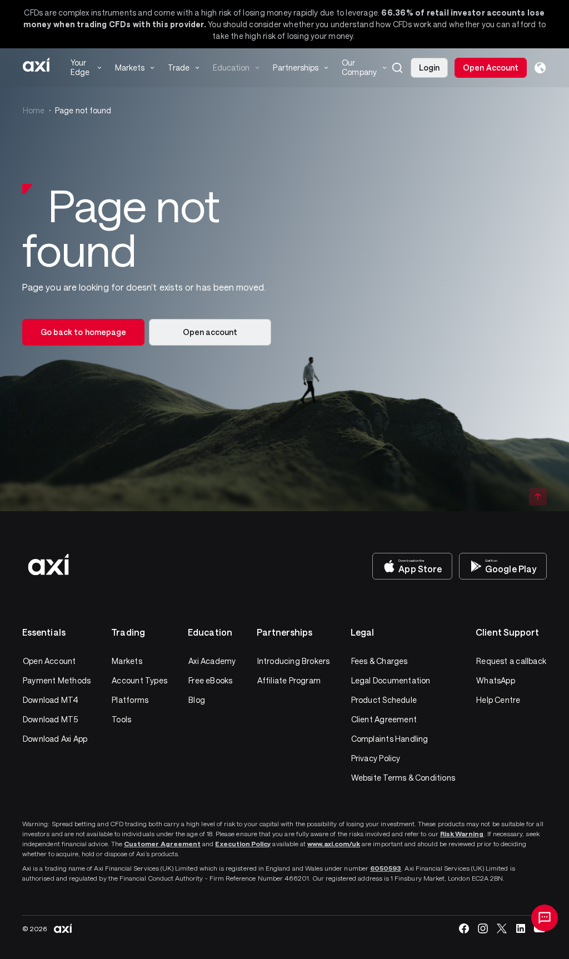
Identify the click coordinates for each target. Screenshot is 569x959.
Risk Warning (462, 833)
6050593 (385, 868)
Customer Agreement (162, 843)
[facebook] (464, 928)
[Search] (397, 67)
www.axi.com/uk (333, 843)
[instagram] (483, 928)
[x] (502, 928)
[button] (397, 68)
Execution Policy (243, 843)
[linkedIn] (520, 928)
